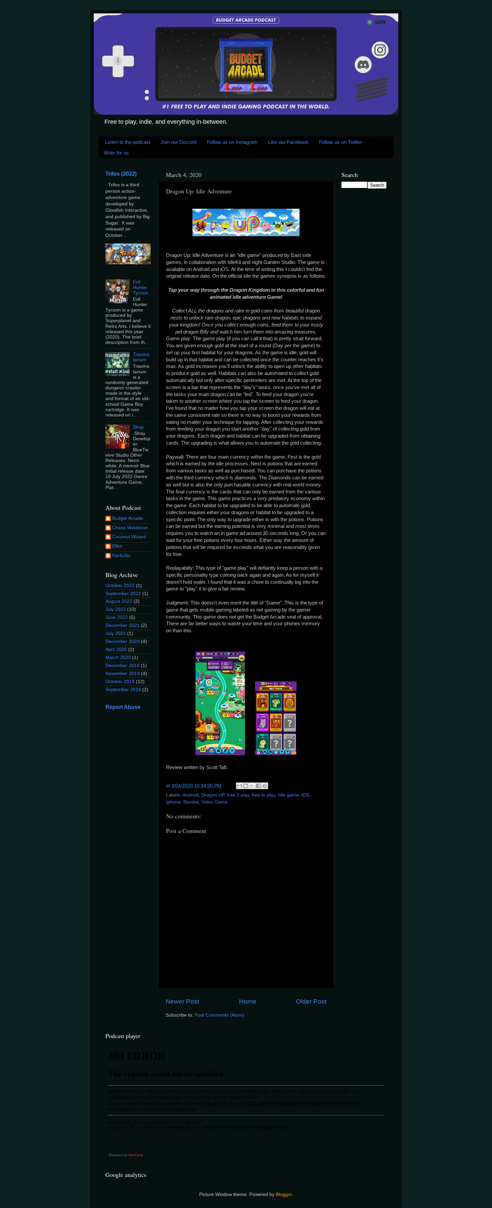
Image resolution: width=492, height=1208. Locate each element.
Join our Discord (178, 142)
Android (190, 795)
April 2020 (116, 649)
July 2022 (115, 609)
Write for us (116, 153)
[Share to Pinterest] (264, 785)
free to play (263, 795)
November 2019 (122, 673)
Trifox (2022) (121, 174)
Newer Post (182, 1001)
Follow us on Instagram (232, 142)
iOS (305, 795)
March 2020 (118, 657)
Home (247, 1001)
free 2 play (238, 795)
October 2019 (120, 681)
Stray (138, 427)
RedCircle (136, 1155)
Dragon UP (212, 795)
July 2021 (115, 633)
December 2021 (122, 625)
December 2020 (122, 641)
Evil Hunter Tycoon (140, 287)
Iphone (173, 802)
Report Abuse (123, 707)
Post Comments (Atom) (219, 1015)
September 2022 (123, 593)
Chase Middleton (130, 527)
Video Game (214, 802)
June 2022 (116, 617)
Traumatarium (141, 357)
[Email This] (239, 785)
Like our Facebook (288, 142)
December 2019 (122, 665)
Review (190, 802)
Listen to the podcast (127, 142)
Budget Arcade (127, 518)
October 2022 (120, 585)
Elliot (117, 546)
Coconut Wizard (129, 536)
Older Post (311, 1001)
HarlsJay (121, 555)
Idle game (288, 795)
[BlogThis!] (245, 785)
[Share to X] (252, 785)
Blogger (284, 1194)
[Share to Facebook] (258, 785)
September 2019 (123, 689)
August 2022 (118, 601)
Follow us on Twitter (340, 142)
